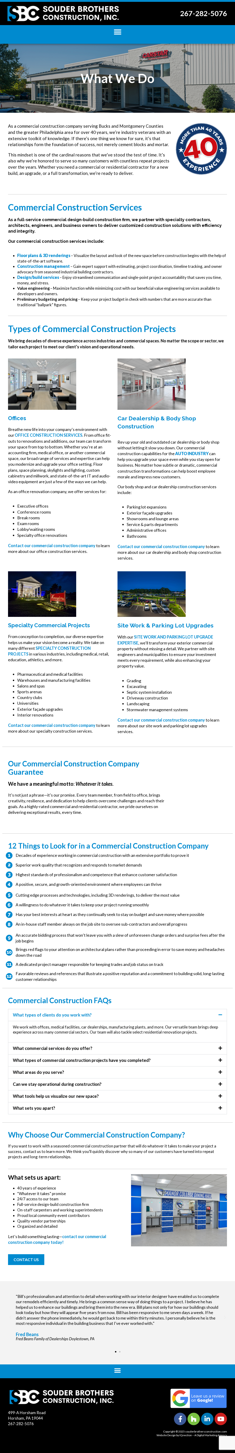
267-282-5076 (203, 13)
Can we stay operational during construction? (57, 1084)
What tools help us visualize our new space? (56, 1096)
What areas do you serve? (38, 1072)
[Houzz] (193, 1419)
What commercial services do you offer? (52, 1048)
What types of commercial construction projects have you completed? (82, 1060)
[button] (118, 32)
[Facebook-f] (180, 1419)
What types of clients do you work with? (52, 1014)
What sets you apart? (34, 1108)
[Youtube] (221, 1419)
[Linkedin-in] (207, 1419)
